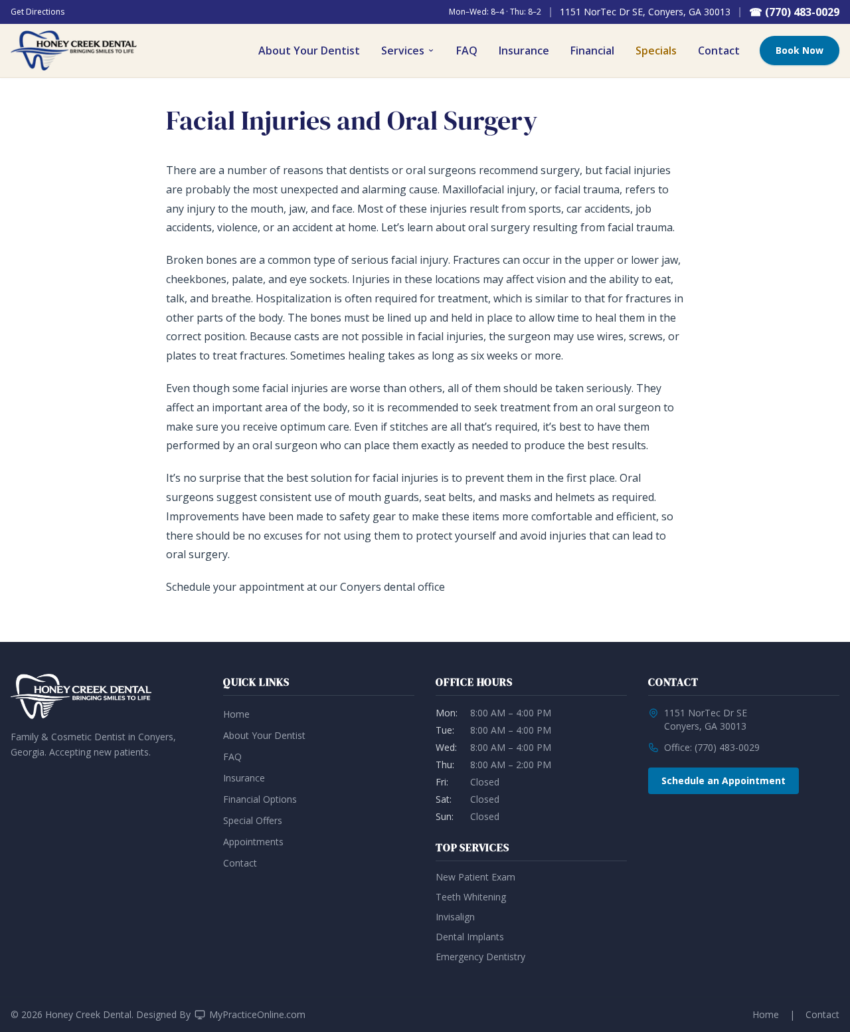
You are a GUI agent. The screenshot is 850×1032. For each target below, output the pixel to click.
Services (402, 50)
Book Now (799, 50)
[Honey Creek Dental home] (74, 50)
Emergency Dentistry (480, 956)
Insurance (524, 50)
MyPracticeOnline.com (257, 1014)
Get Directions (37, 12)
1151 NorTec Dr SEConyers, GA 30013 (705, 719)
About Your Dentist (309, 50)
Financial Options (260, 799)
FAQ (466, 50)
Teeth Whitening (471, 896)
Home (236, 714)
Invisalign (455, 916)
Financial (592, 50)
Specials (656, 50)
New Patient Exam (475, 877)
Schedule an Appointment (723, 780)
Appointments (253, 841)
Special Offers (252, 820)
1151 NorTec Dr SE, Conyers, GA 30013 (645, 11)
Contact (719, 50)
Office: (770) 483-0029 (712, 747)
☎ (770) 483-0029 (794, 12)
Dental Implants (470, 936)
